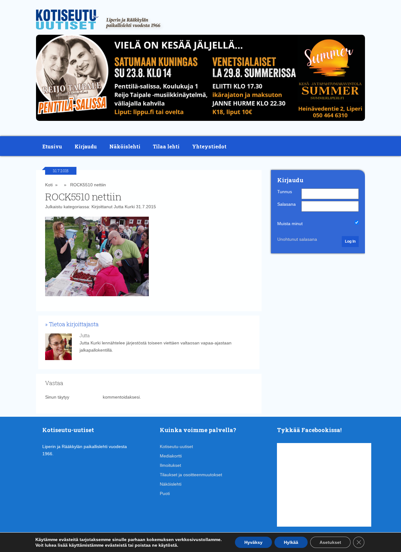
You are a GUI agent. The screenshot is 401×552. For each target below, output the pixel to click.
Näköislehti (124, 146)
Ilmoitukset (170, 465)
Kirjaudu (86, 146)
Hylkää (291, 542)
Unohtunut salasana (297, 239)
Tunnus (284, 191)
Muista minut (290, 223)
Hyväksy (253, 542)
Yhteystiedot (209, 146)
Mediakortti (171, 455)
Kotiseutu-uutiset (176, 446)
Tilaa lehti (166, 146)
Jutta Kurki (124, 206)
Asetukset (330, 542)
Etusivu (52, 146)
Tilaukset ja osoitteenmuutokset (191, 474)
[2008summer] (200, 122)
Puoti (165, 493)
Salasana (286, 204)
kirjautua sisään (86, 397)
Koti (49, 184)
